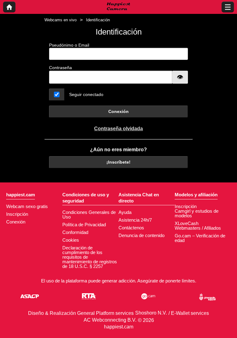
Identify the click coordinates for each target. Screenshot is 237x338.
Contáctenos (131, 227)
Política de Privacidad (84, 224)
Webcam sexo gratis (27, 206)
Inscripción (17, 214)
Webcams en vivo (60, 20)
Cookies (70, 240)
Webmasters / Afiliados (198, 228)
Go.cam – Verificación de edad (200, 238)
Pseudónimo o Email (69, 45)
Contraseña (60, 67)
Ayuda (124, 212)
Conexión (118, 111)
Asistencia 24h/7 (135, 220)
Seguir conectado (86, 94)
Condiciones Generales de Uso (89, 214)
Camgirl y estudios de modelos (196, 213)
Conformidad (75, 232)
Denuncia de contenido (141, 235)
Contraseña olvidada (118, 128)
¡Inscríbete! (118, 162)
